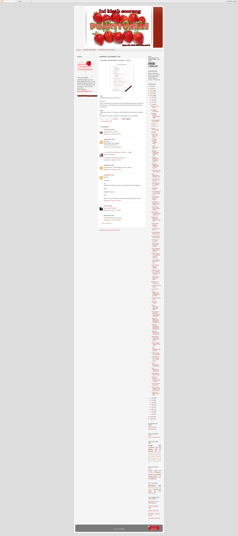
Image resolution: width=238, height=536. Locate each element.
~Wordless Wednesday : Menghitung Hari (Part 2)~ (155, 320)
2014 (151, 88)
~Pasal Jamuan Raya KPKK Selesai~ (155, 250)
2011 (151, 95)
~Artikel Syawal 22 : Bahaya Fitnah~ (155, 184)
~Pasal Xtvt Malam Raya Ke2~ (155, 394)
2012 (151, 93)
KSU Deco (151, 429)
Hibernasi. (154, 132)
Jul (153, 400)
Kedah (149, 489)
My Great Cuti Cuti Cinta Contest (153, 502)
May (153, 405)
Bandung (152, 486)
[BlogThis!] (124, 119)
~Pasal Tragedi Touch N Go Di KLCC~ (155, 344)
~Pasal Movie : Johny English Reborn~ (155, 208)
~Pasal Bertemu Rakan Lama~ (155, 233)
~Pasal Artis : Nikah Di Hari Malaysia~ (155, 203)
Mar (153, 409)
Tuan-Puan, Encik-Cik (154, 518)
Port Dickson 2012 (154, 457)
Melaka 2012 (152, 449)
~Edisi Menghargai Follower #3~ (155, 370)
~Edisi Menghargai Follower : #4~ (155, 176)
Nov (153, 99)
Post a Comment (106, 223)
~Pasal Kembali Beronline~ (155, 384)
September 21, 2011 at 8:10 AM (112, 134)
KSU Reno (151, 427)
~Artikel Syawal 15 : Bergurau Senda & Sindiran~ (155, 255)
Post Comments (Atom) (113, 230)
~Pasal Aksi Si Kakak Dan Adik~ (155, 278)
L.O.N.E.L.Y (154, 126)
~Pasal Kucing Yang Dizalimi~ (156, 353)
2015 (151, 86)
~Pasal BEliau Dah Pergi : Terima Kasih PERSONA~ (155, 314)
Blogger (122, 529)
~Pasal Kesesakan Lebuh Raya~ (155, 365)
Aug (153, 398)
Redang (150, 451)
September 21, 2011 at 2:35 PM (112, 169)
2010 (151, 416)
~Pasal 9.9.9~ (155, 289)
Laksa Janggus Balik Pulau (155, 121)
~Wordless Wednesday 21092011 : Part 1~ (155, 166)
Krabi (150, 445)
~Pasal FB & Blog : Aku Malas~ (154, 136)
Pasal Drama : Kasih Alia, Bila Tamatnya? (156, 213)
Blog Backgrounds (154, 528)
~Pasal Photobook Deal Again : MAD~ (155, 307)
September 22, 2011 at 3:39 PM (112, 210)
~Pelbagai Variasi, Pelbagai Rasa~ (154, 141)
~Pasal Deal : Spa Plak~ (155, 240)
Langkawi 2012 (153, 447)
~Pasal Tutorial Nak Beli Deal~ (156, 236)
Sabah (152, 479)
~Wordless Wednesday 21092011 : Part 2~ (155, 159)
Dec (153, 97)
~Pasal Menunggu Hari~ (154, 147)
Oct (153, 102)
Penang (159, 477)
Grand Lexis (158, 452)
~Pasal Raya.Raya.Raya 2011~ (155, 349)
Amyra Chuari (108, 129)
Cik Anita (106, 206)
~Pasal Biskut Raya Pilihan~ (155, 374)
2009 (151, 419)
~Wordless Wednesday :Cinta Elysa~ (155, 333)
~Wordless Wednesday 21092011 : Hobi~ (155, 153)
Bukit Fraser (151, 487)
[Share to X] (126, 119)
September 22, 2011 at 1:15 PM (112, 200)
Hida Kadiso (107, 165)
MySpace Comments (153, 529)
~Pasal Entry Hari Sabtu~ (156, 286)
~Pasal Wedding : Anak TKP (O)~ (156, 262)
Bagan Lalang (153, 470)
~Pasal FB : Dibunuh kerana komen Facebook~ (155, 379)
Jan (153, 414)
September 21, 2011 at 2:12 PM (112, 160)
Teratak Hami (107, 139)
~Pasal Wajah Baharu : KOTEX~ (155, 267)
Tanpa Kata (106, 121)
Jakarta (157, 487)
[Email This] (122, 119)
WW (111, 121)
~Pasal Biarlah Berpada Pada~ (155, 198)
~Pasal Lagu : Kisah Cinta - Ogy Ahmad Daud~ (155, 338)
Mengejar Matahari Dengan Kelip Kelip (155, 116)
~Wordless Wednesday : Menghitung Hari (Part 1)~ (155, 327)
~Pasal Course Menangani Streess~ (155, 245)
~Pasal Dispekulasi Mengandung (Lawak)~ (155, 293)
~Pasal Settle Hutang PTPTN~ (155, 225)
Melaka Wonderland (156, 456)
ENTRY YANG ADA (90, 50)
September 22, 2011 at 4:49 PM (112, 220)
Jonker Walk (153, 454)
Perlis (150, 491)
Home (79, 50)
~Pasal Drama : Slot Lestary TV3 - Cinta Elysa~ (155, 359)
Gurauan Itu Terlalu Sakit (155, 282)
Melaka (156, 489)
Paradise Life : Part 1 (155, 107)
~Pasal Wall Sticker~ (154, 188)
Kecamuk (153, 124)
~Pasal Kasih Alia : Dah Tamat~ (156, 171)
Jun (153, 402)
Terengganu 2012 (157, 461)
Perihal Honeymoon (153, 510)
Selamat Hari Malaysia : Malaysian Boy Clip (156, 219)
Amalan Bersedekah (155, 129)
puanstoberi (107, 175)
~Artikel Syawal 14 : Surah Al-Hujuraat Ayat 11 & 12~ (155, 272)
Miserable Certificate (154, 110)
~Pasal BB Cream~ (154, 302)
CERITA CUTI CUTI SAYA (107, 50)
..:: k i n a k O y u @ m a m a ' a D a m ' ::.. (116, 152)
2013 (151, 91)
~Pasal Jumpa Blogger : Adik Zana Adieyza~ (156, 389)
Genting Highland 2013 (153, 437)
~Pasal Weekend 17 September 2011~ (155, 193)
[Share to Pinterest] (130, 119)
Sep (153, 104)
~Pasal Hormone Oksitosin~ (155, 180)
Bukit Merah (150, 472)
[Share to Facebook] (128, 119)
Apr (153, 407)
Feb (153, 411)
